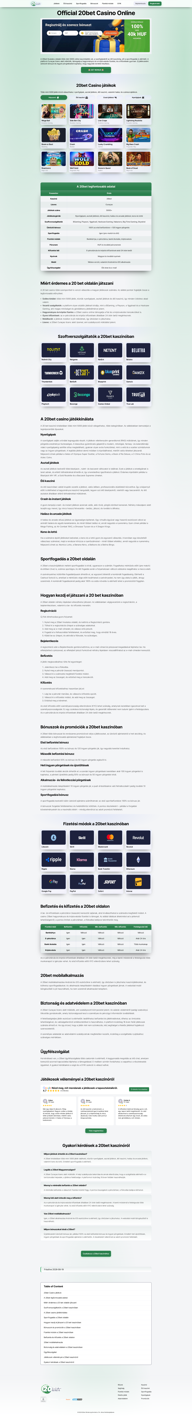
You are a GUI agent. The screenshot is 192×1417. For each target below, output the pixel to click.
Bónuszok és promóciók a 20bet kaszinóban (62, 1327)
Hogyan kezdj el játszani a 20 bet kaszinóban (62, 1322)
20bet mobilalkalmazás (53, 1342)
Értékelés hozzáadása (139, 1089)
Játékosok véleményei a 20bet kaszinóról (61, 1357)
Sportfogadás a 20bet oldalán (56, 1317)
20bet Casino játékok (52, 1293)
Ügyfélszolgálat (50, 1352)
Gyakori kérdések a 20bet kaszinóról (59, 1362)
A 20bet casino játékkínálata (55, 1313)
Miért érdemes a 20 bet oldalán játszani (60, 1303)
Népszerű (52, 97)
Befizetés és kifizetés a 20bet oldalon (59, 1337)
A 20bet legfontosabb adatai (56, 1298)
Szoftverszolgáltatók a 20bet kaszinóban (61, 1308)
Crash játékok (108, 97)
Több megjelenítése (96, 1131)
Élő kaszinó (80, 97)
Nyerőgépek (136, 97)
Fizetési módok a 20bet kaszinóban (58, 1332)
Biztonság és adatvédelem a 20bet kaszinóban (63, 1347)
